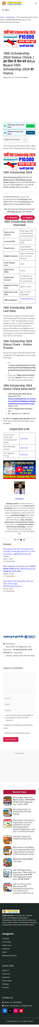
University (5, 949)
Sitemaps (5, 984)
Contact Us (6, 974)
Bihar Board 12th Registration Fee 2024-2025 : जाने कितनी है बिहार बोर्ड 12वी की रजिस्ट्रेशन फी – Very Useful (17, 650)
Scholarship (10, 17)
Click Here (24, 438)
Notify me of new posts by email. (17, 733)
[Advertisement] (19, 102)
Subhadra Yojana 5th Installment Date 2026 (22, 837)
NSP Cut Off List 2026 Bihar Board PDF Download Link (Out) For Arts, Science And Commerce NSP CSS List (23, 888)
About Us (5, 970)
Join (11, 218)
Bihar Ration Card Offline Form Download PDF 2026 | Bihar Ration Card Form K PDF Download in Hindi (24, 850)
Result (4, 952)
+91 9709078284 (16, 1002)
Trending (5, 938)
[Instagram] (24, 540)
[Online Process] (12, 3)
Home (2, 17)
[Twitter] (18, 540)
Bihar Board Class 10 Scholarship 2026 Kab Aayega (22, 811)
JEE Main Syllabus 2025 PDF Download (20, 655)
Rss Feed (5, 987)
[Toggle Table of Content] (23, 140)
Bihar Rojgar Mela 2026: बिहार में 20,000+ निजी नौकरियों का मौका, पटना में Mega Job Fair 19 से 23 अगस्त (24, 800)
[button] (36, 3)
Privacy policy (7, 981)
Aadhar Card (6, 945)
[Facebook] (15, 540)
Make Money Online (9, 955)
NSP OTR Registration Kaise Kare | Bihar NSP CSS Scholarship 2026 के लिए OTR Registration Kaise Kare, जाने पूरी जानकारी (24, 874)
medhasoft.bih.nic (27, 299)
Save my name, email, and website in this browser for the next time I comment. (19, 717)
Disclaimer (6, 977)
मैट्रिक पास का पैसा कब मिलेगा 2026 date (23, 860)
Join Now (30, 126)
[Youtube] (21, 540)
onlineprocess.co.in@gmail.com (20, 1006)
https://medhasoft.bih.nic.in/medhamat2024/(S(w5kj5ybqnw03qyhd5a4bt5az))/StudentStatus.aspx (22, 401)
